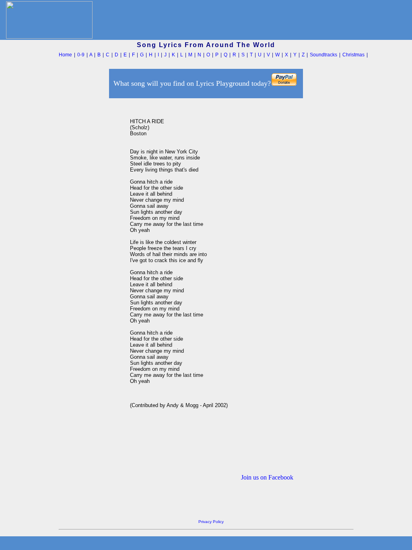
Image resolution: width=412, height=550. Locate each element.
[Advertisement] (92, 221)
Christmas (353, 55)
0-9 (80, 55)
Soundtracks (323, 55)
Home (65, 55)
